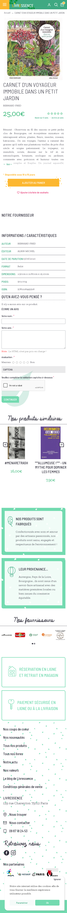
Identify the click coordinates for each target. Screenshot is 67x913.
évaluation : (7, 357)
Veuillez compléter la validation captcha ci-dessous (27, 377)
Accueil (7, 12)
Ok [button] (47, 902)
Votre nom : (7, 315)
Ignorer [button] (57, 879)
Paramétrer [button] (22, 902)
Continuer (10, 399)
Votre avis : (7, 327)
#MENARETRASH (16, 463)
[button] (5, 444)
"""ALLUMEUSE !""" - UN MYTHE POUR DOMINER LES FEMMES (50, 467)
